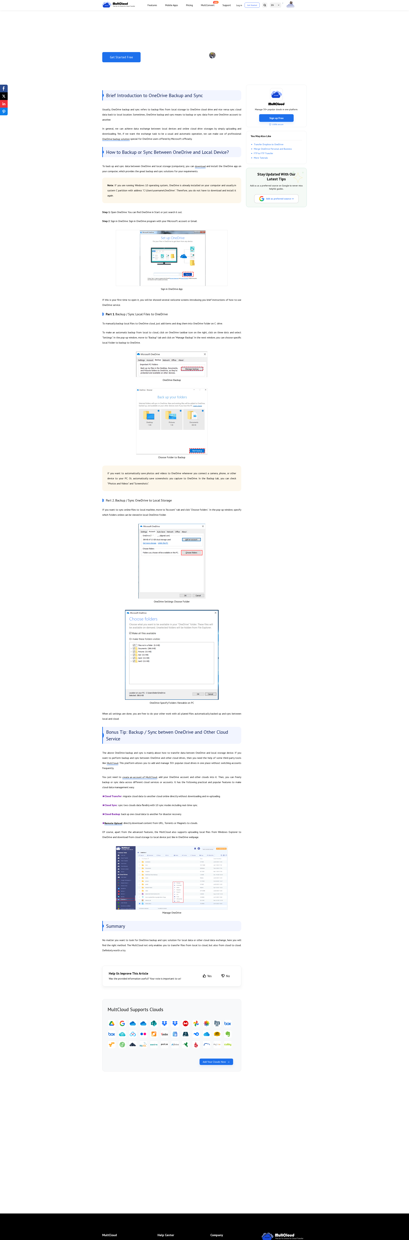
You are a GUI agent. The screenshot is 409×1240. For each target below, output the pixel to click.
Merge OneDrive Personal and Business (273, 148)
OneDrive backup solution (116, 139)
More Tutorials (261, 157)
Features (152, 5)
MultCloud (112, 763)
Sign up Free (276, 118)
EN (272, 5)
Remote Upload (113, 823)
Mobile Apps (171, 5)
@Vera (231, 55)
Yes (209, 976)
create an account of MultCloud (139, 777)
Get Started (252, 5)
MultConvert (208, 5)
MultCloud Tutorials (122, 15)
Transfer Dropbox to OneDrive (268, 144)
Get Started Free (121, 57)
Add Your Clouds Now (214, 1061)
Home (108, 15)
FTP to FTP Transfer (263, 153)
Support (227, 5)
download (200, 166)
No (228, 976)
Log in (239, 5)
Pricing (189, 5)
